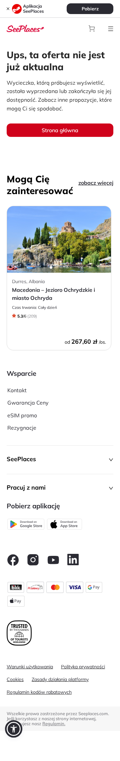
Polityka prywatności (83, 667)
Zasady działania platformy (60, 679)
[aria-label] (25, 27)
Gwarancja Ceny (28, 402)
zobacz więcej (95, 182)
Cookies (15, 679)
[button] (60, 460)
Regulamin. (53, 723)
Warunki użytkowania (30, 667)
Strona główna (60, 130)
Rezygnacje (21, 427)
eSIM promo (22, 415)
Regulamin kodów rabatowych (39, 692)
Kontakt (17, 390)
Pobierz (90, 9)
